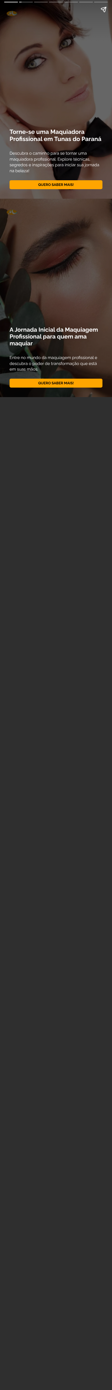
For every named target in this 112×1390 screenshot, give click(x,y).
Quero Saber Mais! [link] (56, 185)
